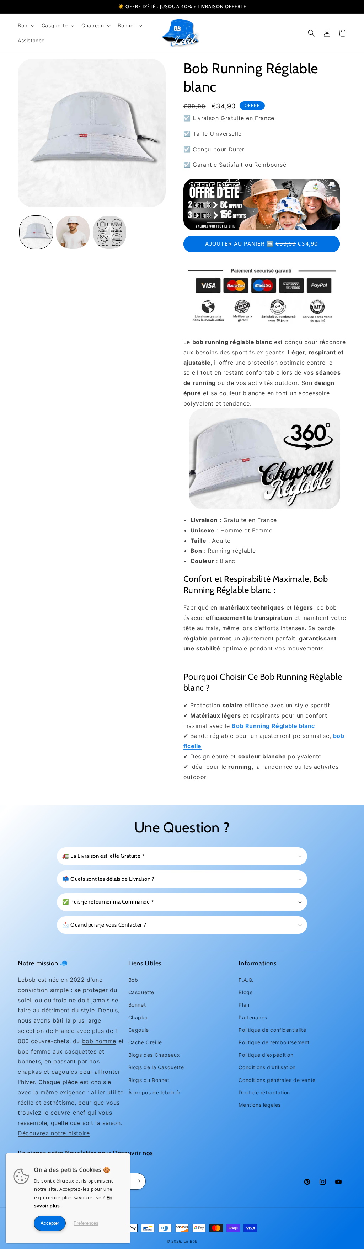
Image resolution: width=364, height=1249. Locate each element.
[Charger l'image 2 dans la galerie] (72, 232)
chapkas (30, 1071)
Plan (244, 1005)
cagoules (64, 1071)
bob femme (34, 1051)
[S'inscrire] (137, 1181)
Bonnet (137, 1005)
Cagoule (138, 1030)
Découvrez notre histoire (54, 1133)
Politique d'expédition (266, 1055)
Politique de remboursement (274, 1042)
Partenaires (253, 1017)
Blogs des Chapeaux (154, 1055)
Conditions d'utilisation (267, 1067)
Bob (133, 980)
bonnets (29, 1061)
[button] (25, 25)
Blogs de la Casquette (156, 1067)
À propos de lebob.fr (154, 1092)
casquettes (80, 1051)
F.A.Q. (246, 980)
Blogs (245, 992)
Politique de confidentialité (272, 1030)
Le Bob (190, 1241)
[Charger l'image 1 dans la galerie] (36, 232)
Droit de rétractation (264, 1092)
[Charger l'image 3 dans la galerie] (109, 232)
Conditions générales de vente (277, 1080)
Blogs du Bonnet (149, 1080)
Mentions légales (260, 1105)
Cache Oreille (145, 1042)
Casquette (141, 992)
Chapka (138, 1017)
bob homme (99, 1041)
